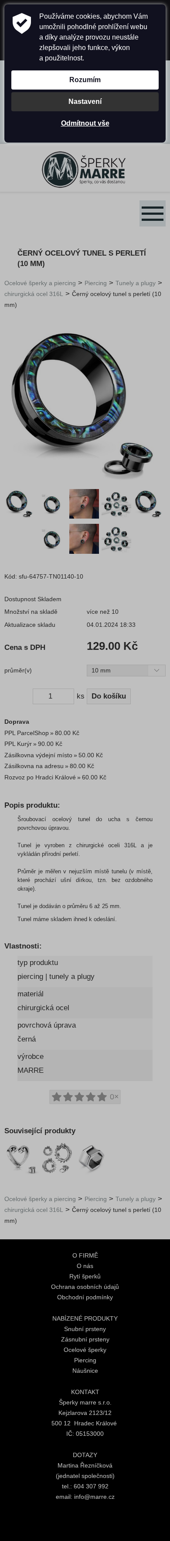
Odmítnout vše (85, 123)
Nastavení (85, 101)
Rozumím (85, 79)
